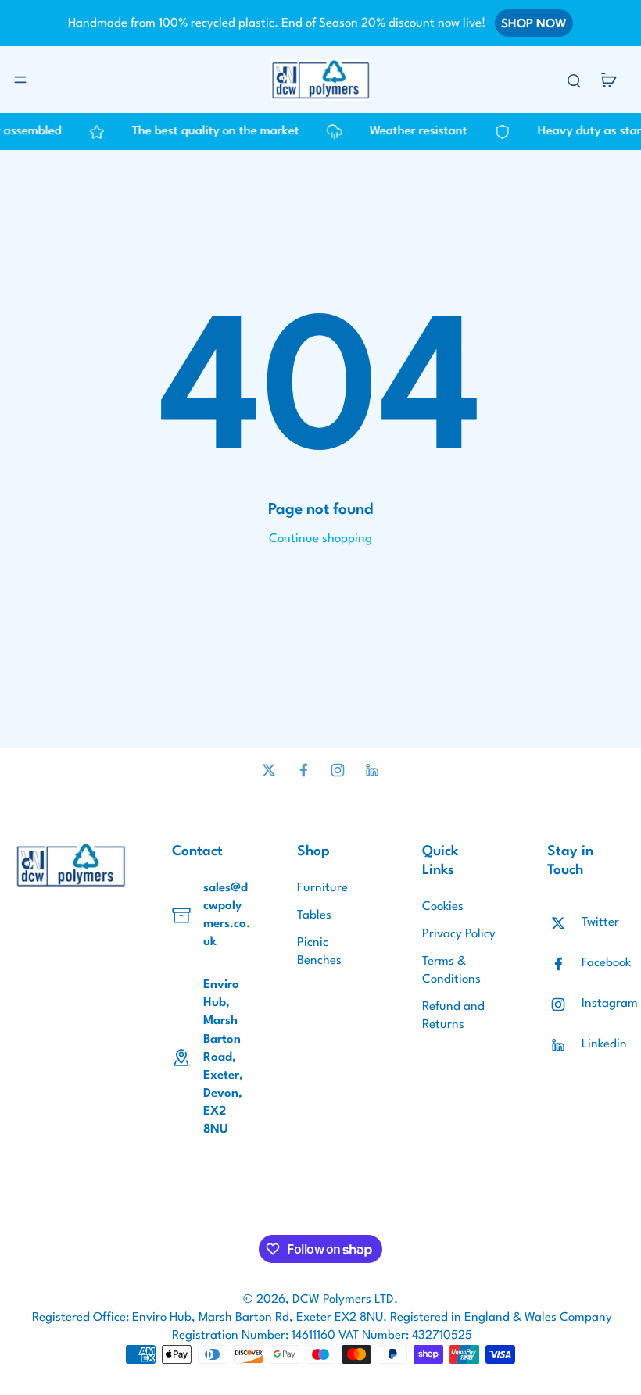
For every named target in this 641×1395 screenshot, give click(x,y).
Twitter (600, 922)
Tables (314, 915)
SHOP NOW (534, 24)
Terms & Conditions (451, 970)
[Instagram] (337, 770)
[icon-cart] (608, 79)
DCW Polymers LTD (343, 1299)
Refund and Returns (453, 1016)
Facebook (606, 963)
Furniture (322, 888)
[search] (574, 79)
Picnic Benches (319, 952)
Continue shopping (320, 539)
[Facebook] (303, 770)
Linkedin (604, 1044)
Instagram (610, 1003)
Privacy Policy (459, 934)
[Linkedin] (372, 770)
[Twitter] (269, 770)
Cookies (443, 907)
